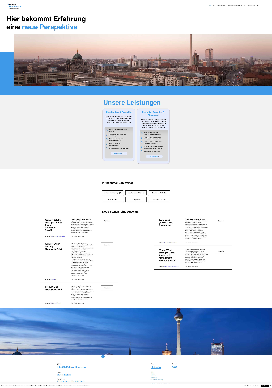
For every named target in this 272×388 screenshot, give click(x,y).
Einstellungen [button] (248, 385)
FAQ (174, 367)
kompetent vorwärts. (14, 8)
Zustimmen (264, 385)
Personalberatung (15, 6)
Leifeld (12, 4)
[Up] (103, 356)
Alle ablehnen (256, 385)
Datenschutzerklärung (84, 385)
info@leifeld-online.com (71, 367)
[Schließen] (270, 386)
